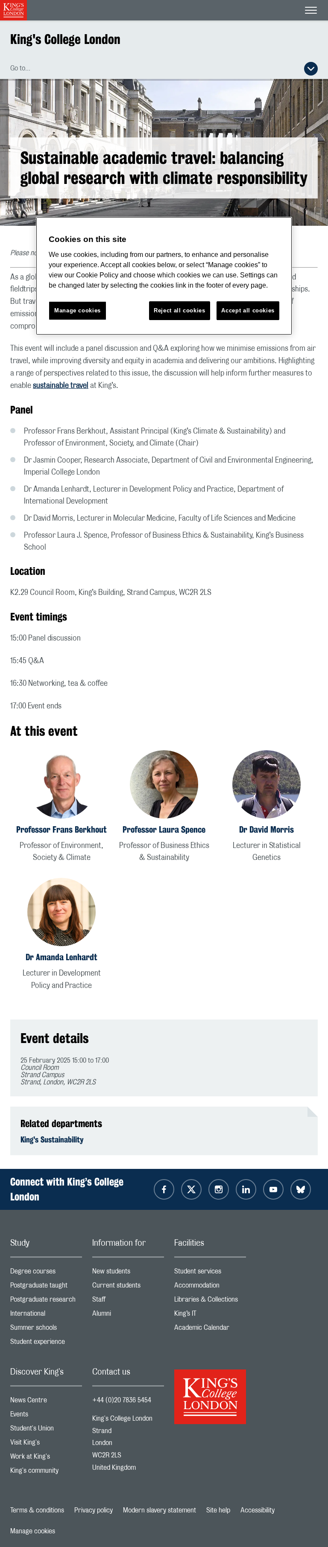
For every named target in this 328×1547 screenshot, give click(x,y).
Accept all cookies (248, 310)
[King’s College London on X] (191, 1189)
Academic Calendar (210, 1329)
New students (128, 1273)
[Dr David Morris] (266, 786)
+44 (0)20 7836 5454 (121, 1400)
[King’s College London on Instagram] (218, 1189)
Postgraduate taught (46, 1287)
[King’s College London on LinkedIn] (246, 1189)
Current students (128, 1287)
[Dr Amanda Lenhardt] (61, 913)
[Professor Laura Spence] (164, 786)
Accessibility (257, 1510)
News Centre (46, 1402)
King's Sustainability (52, 1139)
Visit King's (46, 1444)
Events (46, 1416)
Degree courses (46, 1273)
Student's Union (46, 1430)
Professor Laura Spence (164, 829)
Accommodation (210, 1287)
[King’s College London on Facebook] (164, 1189)
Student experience (46, 1343)
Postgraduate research (46, 1301)
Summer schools (46, 1329)
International (46, 1315)
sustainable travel (60, 386)
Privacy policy (93, 1510)
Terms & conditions (37, 1510)
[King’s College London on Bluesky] (300, 1189)
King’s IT (210, 1315)
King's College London (65, 39)
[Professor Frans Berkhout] (61, 786)
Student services (210, 1273)
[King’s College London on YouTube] (273, 1189)
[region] (164, 276)
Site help (218, 1510)
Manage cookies (32, 1531)
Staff (128, 1301)
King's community (46, 1472)
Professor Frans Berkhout (61, 829)
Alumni (128, 1315)
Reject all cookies (179, 310)
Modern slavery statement (159, 1510)
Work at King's (46, 1458)
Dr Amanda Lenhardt (61, 957)
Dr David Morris (266, 829)
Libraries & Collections (210, 1301)
